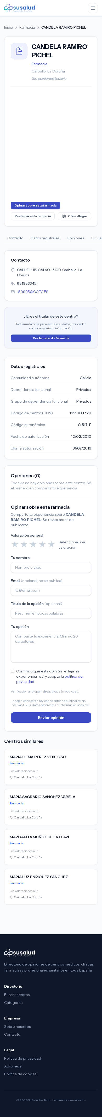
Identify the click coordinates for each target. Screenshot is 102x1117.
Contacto (15, 238)
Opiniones (75, 238)
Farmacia (27, 27)
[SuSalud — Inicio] (19, 8)
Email (37, 580)
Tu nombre (20, 557)
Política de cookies (20, 1074)
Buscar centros (17, 994)
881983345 (26, 283)
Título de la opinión (36, 603)
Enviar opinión (51, 717)
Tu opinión (20, 626)
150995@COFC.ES (32, 291)
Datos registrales (45, 238)
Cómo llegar (77, 216)
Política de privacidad (22, 1058)
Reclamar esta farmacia (33, 216)
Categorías (13, 1002)
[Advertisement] (51, 145)
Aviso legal (13, 1066)
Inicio (8, 27)
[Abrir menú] (93, 8)
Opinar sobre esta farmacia (35, 205)
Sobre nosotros (17, 1026)
